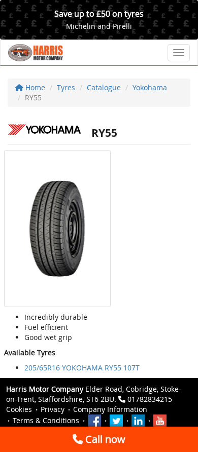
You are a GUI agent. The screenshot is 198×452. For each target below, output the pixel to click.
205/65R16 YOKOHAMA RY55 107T (82, 367)
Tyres (66, 87)
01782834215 (149, 399)
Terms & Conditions (46, 420)
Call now (104, 439)
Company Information (110, 409)
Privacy (52, 409)
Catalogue (104, 87)
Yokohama (150, 87)
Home (34, 87)
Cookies (19, 409)
